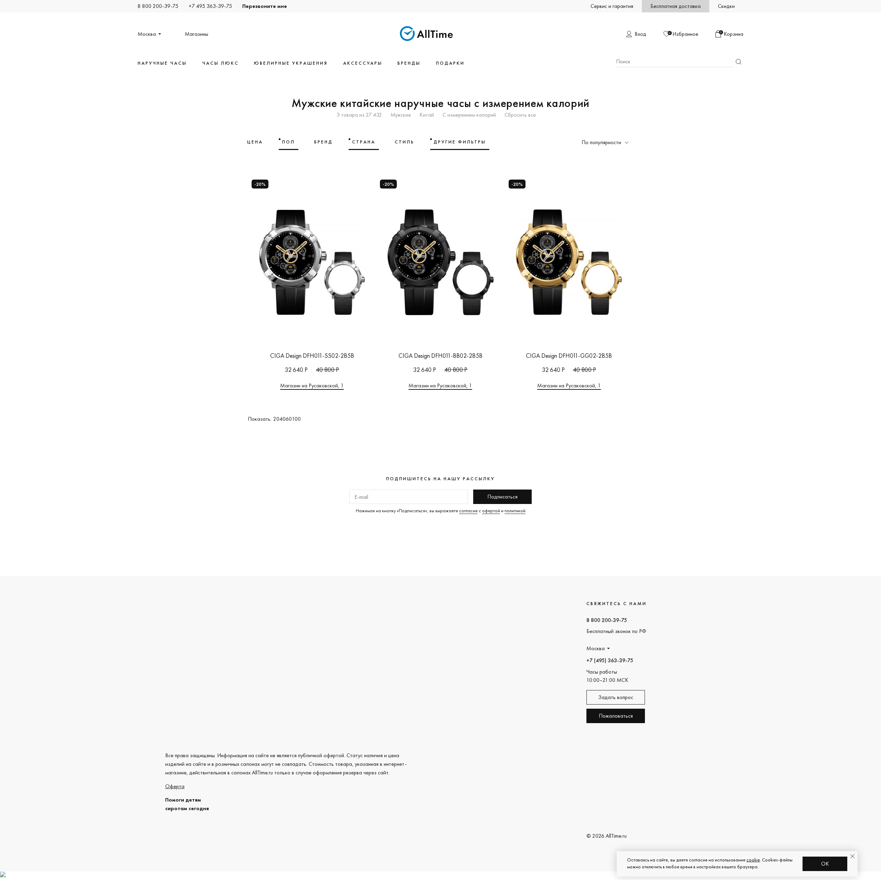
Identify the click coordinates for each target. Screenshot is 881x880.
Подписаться (502, 496)
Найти (738, 61)
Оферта (174, 786)
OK (825, 863)
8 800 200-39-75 (158, 6)
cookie (753, 860)
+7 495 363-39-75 (210, 6)
